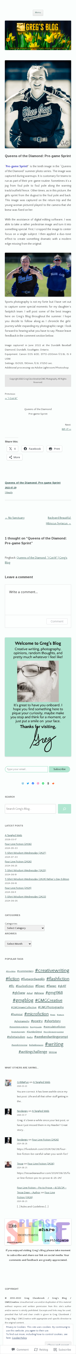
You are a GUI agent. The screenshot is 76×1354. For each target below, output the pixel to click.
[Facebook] (33, 783)
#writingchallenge (33, 1052)
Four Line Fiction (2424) (18, 888)
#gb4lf (62, 986)
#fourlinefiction (25, 986)
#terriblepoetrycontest (54, 1032)
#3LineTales (11, 971)
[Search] (64, 809)
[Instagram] (38, 783)
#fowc (40, 986)
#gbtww (39, 993)
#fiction (12, 978)
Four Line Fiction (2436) (18, 844)
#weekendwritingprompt (51, 1037)
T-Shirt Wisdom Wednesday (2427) (25, 852)
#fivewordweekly (33, 979)
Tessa (20, 1163)
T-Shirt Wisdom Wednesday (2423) (25, 896)
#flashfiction (57, 978)
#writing (54, 1044)
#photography (21, 1021)
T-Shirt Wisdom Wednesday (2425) (25, 870)
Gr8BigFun (23, 1082)
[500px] (48, 783)
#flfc (11, 986)
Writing (53, 1052)
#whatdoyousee (36, 1045)
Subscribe (59, 769)
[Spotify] (43, 783)
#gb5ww (18, 993)
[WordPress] (22, 783)
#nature (60, 1015)
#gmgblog (23, 1000)
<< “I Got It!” (11, 398)
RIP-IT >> (66, 429)
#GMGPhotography (51, 1007)
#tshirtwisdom (16, 1037)
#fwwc (51, 986)
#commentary (25, 971)
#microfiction (36, 1014)
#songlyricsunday (36, 1027)
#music (52, 1015)
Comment (57, 621)
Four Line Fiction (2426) (18, 861)
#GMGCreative (48, 1000)
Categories (11, 923)
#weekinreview (19, 1045)
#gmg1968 (54, 993)
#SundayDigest (34, 1032)
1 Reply (9, 492)
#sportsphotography (18, 1032)
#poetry (37, 1021)
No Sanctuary (15, 517)
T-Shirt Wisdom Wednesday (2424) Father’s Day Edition (37, 879)
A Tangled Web (13, 835)
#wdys (30, 1037)
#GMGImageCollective (23, 1007)
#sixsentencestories (19, 1027)
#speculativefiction (54, 1026)
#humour (17, 1014)
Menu (38, 12)
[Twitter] (28, 783)
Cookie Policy (19, 1338)
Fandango (22, 1111)
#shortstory (52, 1021)
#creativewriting (52, 970)
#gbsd (30, 993)
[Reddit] (53, 783)
